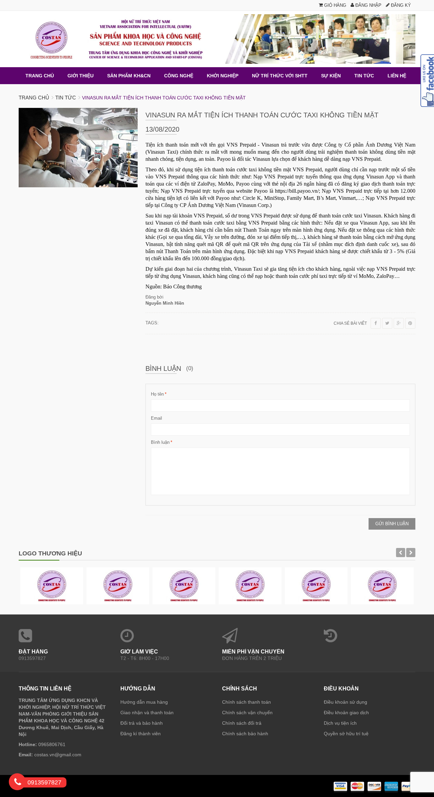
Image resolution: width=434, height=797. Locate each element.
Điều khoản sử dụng (345, 702)
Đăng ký (400, 5)
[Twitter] (387, 323)
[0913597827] (17, 783)
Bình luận (160, 442)
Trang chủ (34, 97)
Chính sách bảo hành (245, 733)
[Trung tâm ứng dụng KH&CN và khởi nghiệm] (217, 39)
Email (156, 418)
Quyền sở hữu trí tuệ (346, 733)
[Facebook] (376, 323)
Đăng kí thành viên (140, 733)
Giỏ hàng (334, 5)
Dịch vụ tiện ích (340, 723)
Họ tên (157, 394)
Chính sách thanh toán (246, 702)
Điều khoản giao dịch (346, 712)
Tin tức (65, 97)
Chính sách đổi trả (241, 723)
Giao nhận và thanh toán (147, 712)
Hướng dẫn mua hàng (144, 702)
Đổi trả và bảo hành (141, 723)
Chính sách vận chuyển (247, 712)
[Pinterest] (410, 323)
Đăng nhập (367, 5)
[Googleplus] (399, 323)
